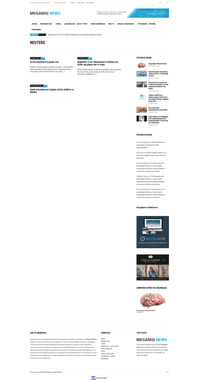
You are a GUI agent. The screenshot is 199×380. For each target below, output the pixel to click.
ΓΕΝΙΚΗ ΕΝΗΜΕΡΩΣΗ (98, 24)
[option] (108, 35)
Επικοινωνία (81, 2)
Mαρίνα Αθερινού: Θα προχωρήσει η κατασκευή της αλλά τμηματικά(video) (151, 144)
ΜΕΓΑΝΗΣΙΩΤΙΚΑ (46, 24)
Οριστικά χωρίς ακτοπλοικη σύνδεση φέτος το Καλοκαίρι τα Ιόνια (158, 74)
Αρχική (73, 2)
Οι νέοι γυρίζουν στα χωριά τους (44, 62)
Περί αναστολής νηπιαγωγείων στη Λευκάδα (157, 109)
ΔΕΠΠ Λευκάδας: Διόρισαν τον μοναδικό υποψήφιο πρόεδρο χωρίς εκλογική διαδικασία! (151, 155)
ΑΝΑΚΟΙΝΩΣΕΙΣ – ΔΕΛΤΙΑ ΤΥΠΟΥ (75, 24)
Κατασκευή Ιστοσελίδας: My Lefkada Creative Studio (46, 372)
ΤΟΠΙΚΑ (58, 24)
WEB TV (111, 24)
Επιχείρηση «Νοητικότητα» (157, 64)
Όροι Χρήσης (90, 2)
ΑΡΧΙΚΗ (34, 24)
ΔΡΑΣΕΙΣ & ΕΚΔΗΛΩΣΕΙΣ (125, 24)
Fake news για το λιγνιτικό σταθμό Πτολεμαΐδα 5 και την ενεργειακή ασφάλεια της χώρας (74, 35)
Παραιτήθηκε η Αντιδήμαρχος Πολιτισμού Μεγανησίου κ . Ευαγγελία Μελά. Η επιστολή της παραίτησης (158, 120)
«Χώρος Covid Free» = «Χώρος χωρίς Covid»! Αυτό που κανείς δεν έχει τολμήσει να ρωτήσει (158, 98)
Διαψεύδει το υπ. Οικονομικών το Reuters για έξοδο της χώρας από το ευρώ (97, 63)
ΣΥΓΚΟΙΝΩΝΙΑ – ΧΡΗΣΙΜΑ (146, 24)
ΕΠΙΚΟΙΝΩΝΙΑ (36, 30)
